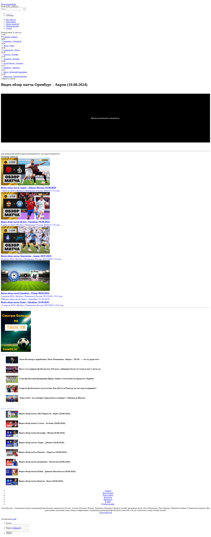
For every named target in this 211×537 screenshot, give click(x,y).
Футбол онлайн (107, 504)
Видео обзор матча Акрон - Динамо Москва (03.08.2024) (28, 187)
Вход (14, 4)
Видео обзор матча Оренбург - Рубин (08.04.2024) (25, 293)
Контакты (108, 497)
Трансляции (11, 22)
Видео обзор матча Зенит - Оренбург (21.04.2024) (25, 302)
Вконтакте (108, 500)
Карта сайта (108, 495)
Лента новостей (12, 24)
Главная (108, 491)
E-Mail (108, 502)
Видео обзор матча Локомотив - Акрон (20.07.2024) (26, 255)
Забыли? (16, 528)
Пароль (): (13, 528)
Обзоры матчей (12, 26)
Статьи (9, 28)
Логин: (9, 523)
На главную (11, 20)
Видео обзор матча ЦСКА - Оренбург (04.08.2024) (25, 221)
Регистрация (6, 4)
